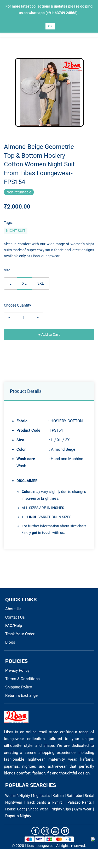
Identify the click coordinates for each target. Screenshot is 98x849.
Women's (12, 795)
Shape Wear (38, 809)
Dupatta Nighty (18, 816)
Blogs (10, 642)
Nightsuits (41, 795)
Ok (50, 26)
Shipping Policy (18, 687)
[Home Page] (16, 714)
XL (24, 283)
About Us (13, 609)
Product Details (26, 391)
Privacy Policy (17, 670)
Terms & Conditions (22, 678)
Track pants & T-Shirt (44, 802)
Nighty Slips (61, 809)
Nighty (24, 795)
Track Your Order (19, 634)
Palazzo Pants (79, 802)
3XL (40, 283)
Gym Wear (82, 809)
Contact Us (15, 617)
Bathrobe (74, 795)
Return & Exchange (21, 695)
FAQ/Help (13, 625)
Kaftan (58, 795)
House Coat (15, 809)
